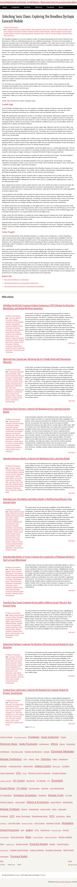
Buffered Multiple (11, 623)
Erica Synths (39, 823)
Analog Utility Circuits (12, 619)
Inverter (8, 625)
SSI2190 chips (10, 435)
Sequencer (30, 781)
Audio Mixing (4, 850)
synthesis (20, 675)
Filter (2, 844)
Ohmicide (9, 659)
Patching (44, 788)
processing (60, 816)
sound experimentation (13, 445)
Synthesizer (5, 752)
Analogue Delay (17, 379)
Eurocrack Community (13, 591)
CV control (9, 443)
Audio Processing (62, 29)
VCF (25, 759)
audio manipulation (18, 429)
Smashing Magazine (65, 882)
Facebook (50, 7)
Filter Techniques (9, 35)
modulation (9, 712)
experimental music (12, 681)
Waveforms (63, 759)
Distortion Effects (17, 593)
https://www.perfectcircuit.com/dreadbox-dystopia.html (21, 283)
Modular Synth (55, 795)
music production (50, 737)
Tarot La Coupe (16, 571)
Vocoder (13, 474)
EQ (14, 712)
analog (29, 830)
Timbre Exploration (16, 581)
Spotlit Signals (10, 385)
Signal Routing (63, 844)
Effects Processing (18, 470)
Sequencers (45, 830)
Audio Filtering (10, 478)
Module (52, 844)
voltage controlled (5, 781)
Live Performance (57, 788)
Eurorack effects (18, 443)
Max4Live (38, 7)
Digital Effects (17, 346)
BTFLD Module (18, 322)
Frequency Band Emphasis (14, 543)
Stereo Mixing (10, 480)
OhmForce (18, 657)
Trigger (63, 737)
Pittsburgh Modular (51, 837)
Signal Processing (56, 31)
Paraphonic (9, 583)
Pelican (2, 864)
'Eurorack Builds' (19, 856)
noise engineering (7, 773)
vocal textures (10, 425)
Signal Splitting (10, 545)
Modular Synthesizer (11, 759)
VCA (7, 387)
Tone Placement (18, 547)
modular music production (14, 447)
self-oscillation (4, 837)
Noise (54, 809)
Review (66, 830)
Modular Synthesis (28, 31)
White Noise (17, 488)
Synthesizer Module (12, 340)
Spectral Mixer (10, 523)
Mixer (28, 837)
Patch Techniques (11, 490)
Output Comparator (12, 627)
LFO (7, 718)
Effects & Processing (11, 27)
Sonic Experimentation (13, 589)
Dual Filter (53, 29)
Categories (15, 7)
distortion (15, 659)
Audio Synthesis (18, 330)
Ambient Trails (14, 393)
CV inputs (12, 718)
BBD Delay (18, 385)
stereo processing (11, 663)
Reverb (24, 809)
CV (48, 781)
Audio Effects (15, 399)
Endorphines (34, 809)
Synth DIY (17, 33)
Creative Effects (9, 33)
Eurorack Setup (10, 539)
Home (4, 7)
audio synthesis (10, 449)
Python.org (11, 864)
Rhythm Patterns (7, 802)
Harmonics (20, 474)
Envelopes (33, 737)
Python (43, 875)
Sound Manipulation (20, 737)
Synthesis (3, 823)
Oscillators (42, 795)
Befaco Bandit (13, 511)
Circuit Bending (17, 334)
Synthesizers (17, 583)
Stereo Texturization (12, 381)
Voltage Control (43, 766)
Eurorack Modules (62, 751)
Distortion (9, 324)
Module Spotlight (65, 837)
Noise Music (9, 585)
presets (47, 752)
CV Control (18, 478)
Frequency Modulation (13, 529)
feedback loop (10, 714)
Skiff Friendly (68, 850)
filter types (9, 716)
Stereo (62, 744)
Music (61, 7)
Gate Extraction (15, 633)
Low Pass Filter (14, 482)
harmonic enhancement (13, 433)
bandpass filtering (11, 437)
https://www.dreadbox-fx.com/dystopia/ (16, 279)
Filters (54, 759)
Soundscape (14, 375)
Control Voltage (6, 737)
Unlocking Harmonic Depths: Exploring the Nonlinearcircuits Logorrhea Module (36, 458)
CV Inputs (22, 788)
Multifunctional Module (13, 515)
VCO (51, 816)
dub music (19, 712)
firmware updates (27, 823)
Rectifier (19, 623)
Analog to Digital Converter (14, 326)
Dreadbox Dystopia (13, 29)
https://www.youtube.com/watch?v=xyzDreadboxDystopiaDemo (24, 286)
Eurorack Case (17, 752)
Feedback (4, 816)
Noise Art (48, 33)
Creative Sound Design (19, 850)
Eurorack (12, 318)
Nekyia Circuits (14, 615)
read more (71, 343)
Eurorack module (18, 423)
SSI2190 (18, 476)
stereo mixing (19, 435)
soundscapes (10, 683)
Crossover (9, 521)
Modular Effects (67, 33)
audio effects (17, 673)
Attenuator (62, 809)
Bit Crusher (46, 29)
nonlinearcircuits (15, 766)
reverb (12, 710)
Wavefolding (16, 324)
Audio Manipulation (18, 577)
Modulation (67, 823)
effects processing (16, 661)
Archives (27, 7)
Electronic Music (39, 33)
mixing (13, 720)
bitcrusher (13, 665)
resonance (4, 857)
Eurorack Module (25, 29)
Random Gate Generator (42, 31)
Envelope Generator (54, 850)
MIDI (37, 759)
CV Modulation (6, 795)
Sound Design (67, 31)
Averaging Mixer (16, 625)
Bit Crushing (9, 328)
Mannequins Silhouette (16, 371)
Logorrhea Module (11, 472)
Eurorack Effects (56, 33)
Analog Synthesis (37, 850)
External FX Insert (16, 541)
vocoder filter (10, 431)
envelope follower (59, 773)
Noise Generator (36, 29)
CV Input (68, 795)
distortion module (11, 675)
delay (7, 710)
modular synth (14, 669)
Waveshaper (10, 573)
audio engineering (11, 677)
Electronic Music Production (39, 773)
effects (54, 744)
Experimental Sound (12, 486)
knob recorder (17, 716)
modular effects (18, 441)
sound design (18, 431)
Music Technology (23, 816)
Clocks (24, 773)
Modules (3, 766)
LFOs (36, 830)
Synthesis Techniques (25, 795)
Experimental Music (27, 33)
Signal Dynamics (16, 383)
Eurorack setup (56, 830)
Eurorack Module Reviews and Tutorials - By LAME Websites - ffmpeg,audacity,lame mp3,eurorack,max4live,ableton (38, 2)
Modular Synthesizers (33, 752)
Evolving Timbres (11, 549)
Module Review (22, 844)
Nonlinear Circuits (53, 823)
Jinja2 (19, 864)
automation (17, 710)
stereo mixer (45, 809)
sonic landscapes (17, 704)
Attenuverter (28, 766)
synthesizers (44, 744)
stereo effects (19, 714)
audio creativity (14, 679)
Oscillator (65, 766)
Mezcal (21, 615)
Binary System (10, 336)
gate (22, 830)
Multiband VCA (17, 521)
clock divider (20, 802)
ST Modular (41, 781)
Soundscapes (10, 595)
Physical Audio (10, 401)
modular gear (10, 844)
